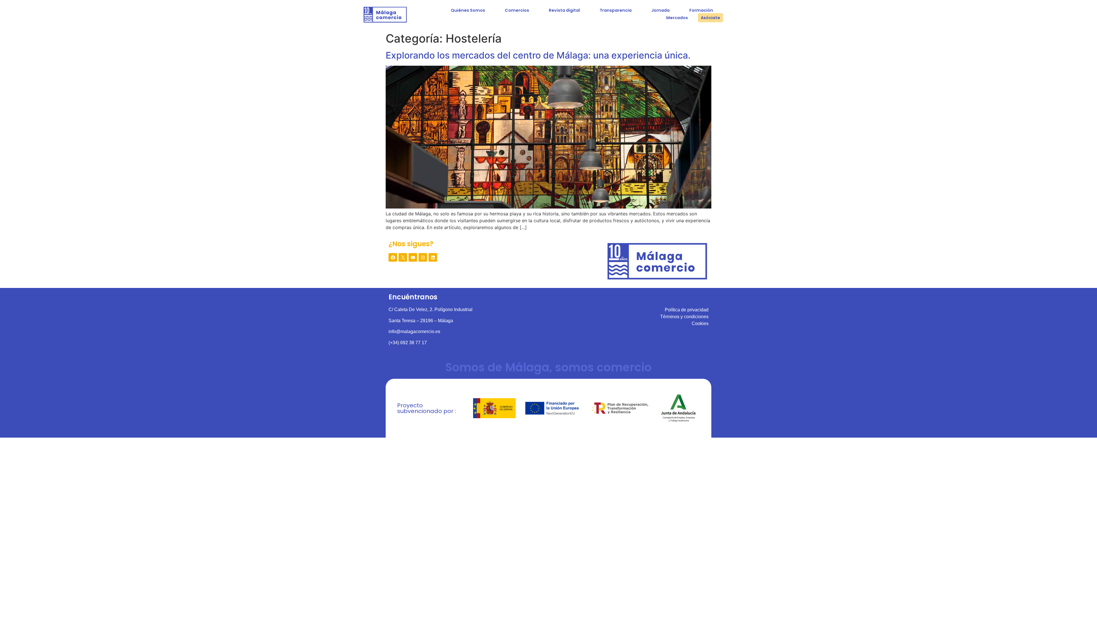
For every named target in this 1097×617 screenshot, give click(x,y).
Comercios (517, 10)
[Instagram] (423, 257)
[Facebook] (393, 257)
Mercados (677, 18)
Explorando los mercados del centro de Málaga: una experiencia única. (538, 55)
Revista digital (564, 10)
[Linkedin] (433, 257)
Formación (701, 10)
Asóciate (710, 18)
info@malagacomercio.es (414, 331)
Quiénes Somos (468, 10)
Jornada (660, 10)
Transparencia (616, 10)
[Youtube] (413, 257)
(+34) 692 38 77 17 (408, 342)
